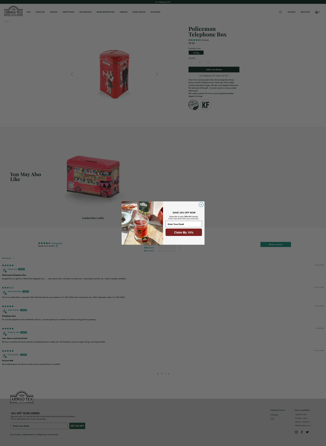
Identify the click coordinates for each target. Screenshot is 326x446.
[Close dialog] (201, 204)
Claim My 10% (183, 232)
